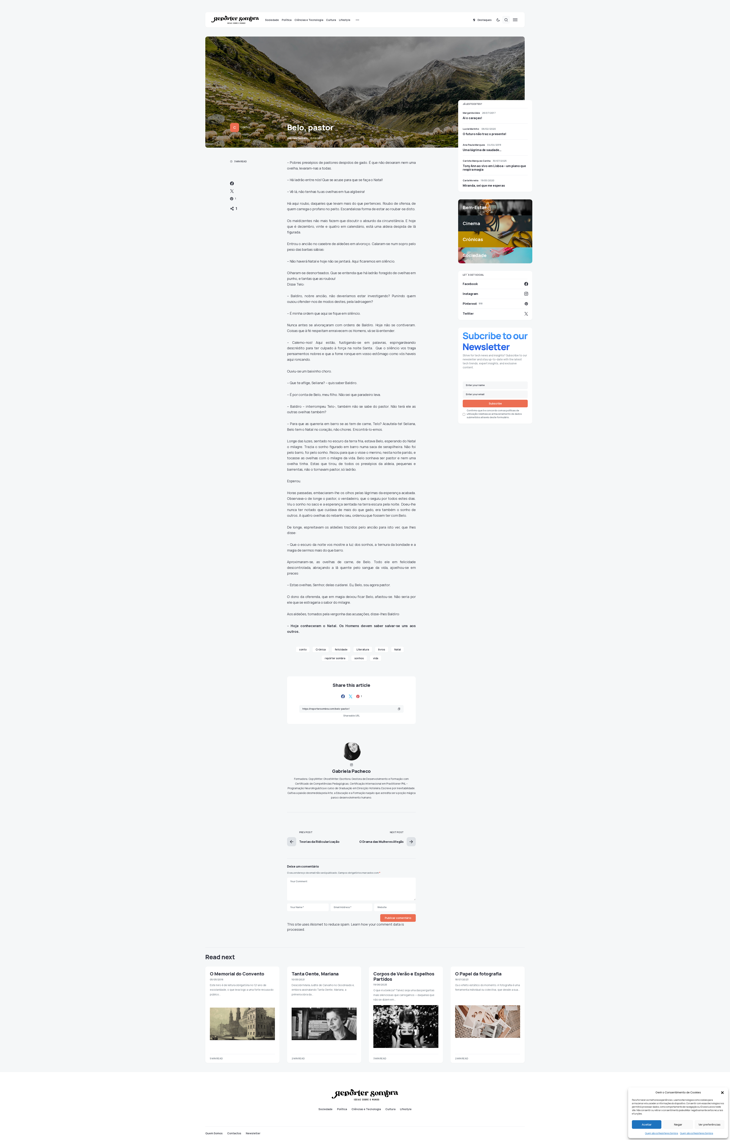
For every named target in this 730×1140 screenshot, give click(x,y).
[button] (722, 1092)
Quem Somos (214, 1133)
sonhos (359, 658)
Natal (397, 649)
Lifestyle (406, 1109)
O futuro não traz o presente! (484, 134)
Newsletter (253, 1133)
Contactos (234, 1133)
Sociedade (325, 1109)
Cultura (390, 1109)
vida (375, 658)
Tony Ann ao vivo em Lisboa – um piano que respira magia (494, 167)
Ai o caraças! (472, 118)
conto (302, 649)
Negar (678, 1124)
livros (381, 649)
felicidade (341, 649)
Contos (245, 127)
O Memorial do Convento (237, 973)
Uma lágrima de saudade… (482, 150)
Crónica (321, 649)
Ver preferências (709, 1124)
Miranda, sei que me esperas (484, 185)
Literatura (362, 649)
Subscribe (495, 403)
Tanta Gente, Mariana (315, 973)
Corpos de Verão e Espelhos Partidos (403, 976)
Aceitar (646, 1124)
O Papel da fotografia (478, 973)
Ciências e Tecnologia (366, 1109)
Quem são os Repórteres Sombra (661, 1133)
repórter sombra (335, 658)
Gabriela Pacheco (351, 771)
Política (342, 1109)
